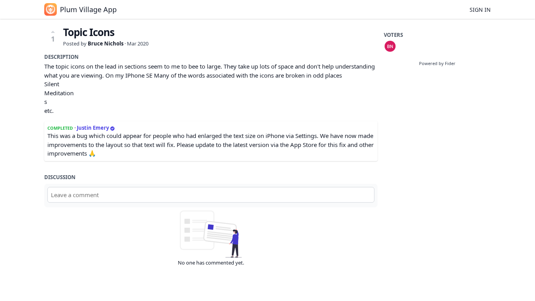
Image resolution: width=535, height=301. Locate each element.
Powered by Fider (437, 63)
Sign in (480, 9)
